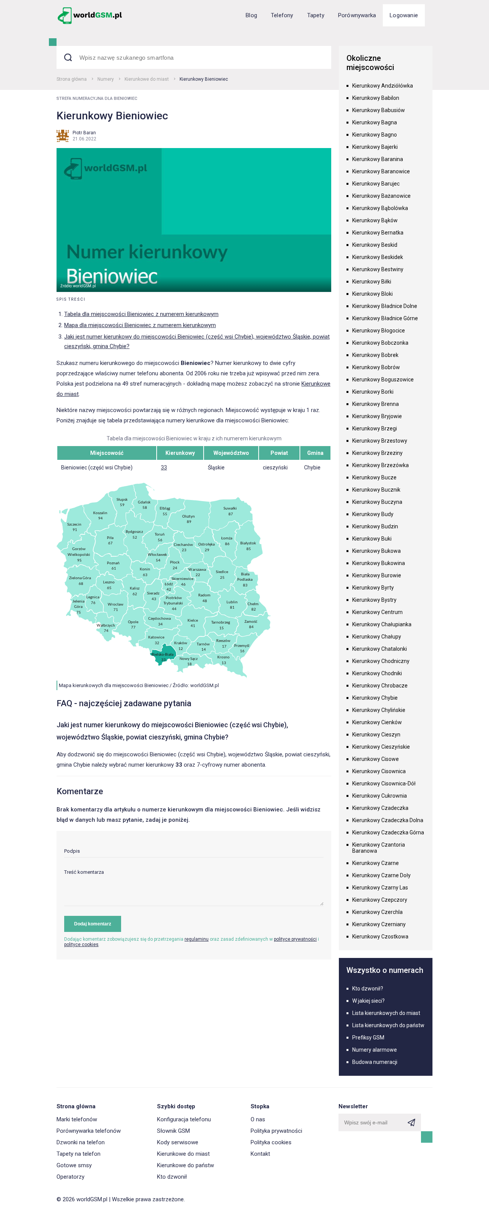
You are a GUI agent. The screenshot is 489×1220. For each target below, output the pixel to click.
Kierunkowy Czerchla (377, 912)
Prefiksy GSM (368, 1037)
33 (164, 467)
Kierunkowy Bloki (372, 294)
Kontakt (260, 1153)
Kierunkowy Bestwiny (377, 269)
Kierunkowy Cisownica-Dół (384, 783)
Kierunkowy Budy (372, 514)
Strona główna (72, 79)
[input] (194, 853)
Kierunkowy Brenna (375, 404)
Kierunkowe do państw (185, 1165)
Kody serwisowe (177, 1142)
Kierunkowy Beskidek (377, 257)
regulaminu (197, 939)
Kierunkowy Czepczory (379, 900)
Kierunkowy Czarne (375, 863)
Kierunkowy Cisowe (375, 759)
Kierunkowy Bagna (374, 122)
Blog (251, 15)
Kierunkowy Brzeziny (377, 453)
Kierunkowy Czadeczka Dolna (387, 820)
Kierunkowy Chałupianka (381, 624)
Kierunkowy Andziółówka (382, 86)
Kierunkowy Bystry (374, 600)
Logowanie (404, 15)
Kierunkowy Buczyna (377, 502)
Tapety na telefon (78, 1153)
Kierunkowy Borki (372, 392)
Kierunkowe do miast (147, 79)
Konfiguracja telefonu (184, 1119)
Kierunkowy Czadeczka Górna (388, 832)
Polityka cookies (271, 1142)
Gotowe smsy (74, 1165)
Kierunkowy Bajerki (375, 147)
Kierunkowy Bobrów (376, 367)
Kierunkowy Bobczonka (380, 343)
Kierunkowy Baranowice (381, 171)
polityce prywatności (295, 939)
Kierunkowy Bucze (374, 477)
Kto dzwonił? (367, 988)
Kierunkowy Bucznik (376, 490)
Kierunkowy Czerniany (379, 924)
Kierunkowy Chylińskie (378, 710)
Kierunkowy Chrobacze (380, 685)
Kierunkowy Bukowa (376, 551)
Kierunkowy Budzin (375, 526)
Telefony (282, 15)
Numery (105, 79)
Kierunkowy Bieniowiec (204, 79)
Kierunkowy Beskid (374, 245)
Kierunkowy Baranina (377, 159)
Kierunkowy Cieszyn (376, 734)
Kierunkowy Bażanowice (381, 196)
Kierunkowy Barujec (376, 184)
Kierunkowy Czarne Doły (381, 875)
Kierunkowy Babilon (375, 98)
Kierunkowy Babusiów (378, 110)
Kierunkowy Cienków (377, 722)
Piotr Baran (84, 132)
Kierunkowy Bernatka (377, 233)
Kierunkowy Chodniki (377, 673)
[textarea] (194, 887)
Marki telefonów (77, 1119)
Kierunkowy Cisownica (379, 771)
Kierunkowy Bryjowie (377, 416)
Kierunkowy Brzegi (374, 428)
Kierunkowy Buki (372, 539)
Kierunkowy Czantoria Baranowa (378, 848)
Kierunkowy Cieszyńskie (381, 747)
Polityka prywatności (276, 1130)
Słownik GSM (173, 1130)
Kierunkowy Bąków (375, 220)
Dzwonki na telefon (81, 1142)
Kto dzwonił (172, 1176)
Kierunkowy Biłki (371, 282)
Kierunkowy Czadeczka (380, 808)
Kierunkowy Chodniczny (381, 661)
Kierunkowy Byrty (373, 588)
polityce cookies (81, 944)
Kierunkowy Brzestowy (379, 441)
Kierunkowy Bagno (374, 135)
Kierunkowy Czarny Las (380, 887)
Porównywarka (357, 15)
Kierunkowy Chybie (375, 698)
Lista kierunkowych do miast (386, 1013)
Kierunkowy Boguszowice (383, 379)
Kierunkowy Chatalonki (379, 649)
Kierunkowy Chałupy (376, 637)
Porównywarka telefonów (89, 1130)
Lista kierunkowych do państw (388, 1025)
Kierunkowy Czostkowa (380, 936)
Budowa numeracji (374, 1062)
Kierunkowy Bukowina (378, 563)
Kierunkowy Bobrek (375, 355)
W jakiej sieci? (368, 1001)
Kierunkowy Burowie (376, 575)
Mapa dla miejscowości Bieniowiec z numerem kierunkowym (140, 325)
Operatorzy (70, 1176)
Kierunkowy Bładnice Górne (385, 318)
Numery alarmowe (374, 1050)
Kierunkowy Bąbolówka (380, 208)
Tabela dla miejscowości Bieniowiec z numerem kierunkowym (141, 314)
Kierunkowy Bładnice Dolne (384, 306)
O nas (258, 1119)
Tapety (315, 15)
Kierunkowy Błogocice (378, 330)
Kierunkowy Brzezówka (380, 465)
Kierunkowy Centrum (377, 612)
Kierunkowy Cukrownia (379, 796)
